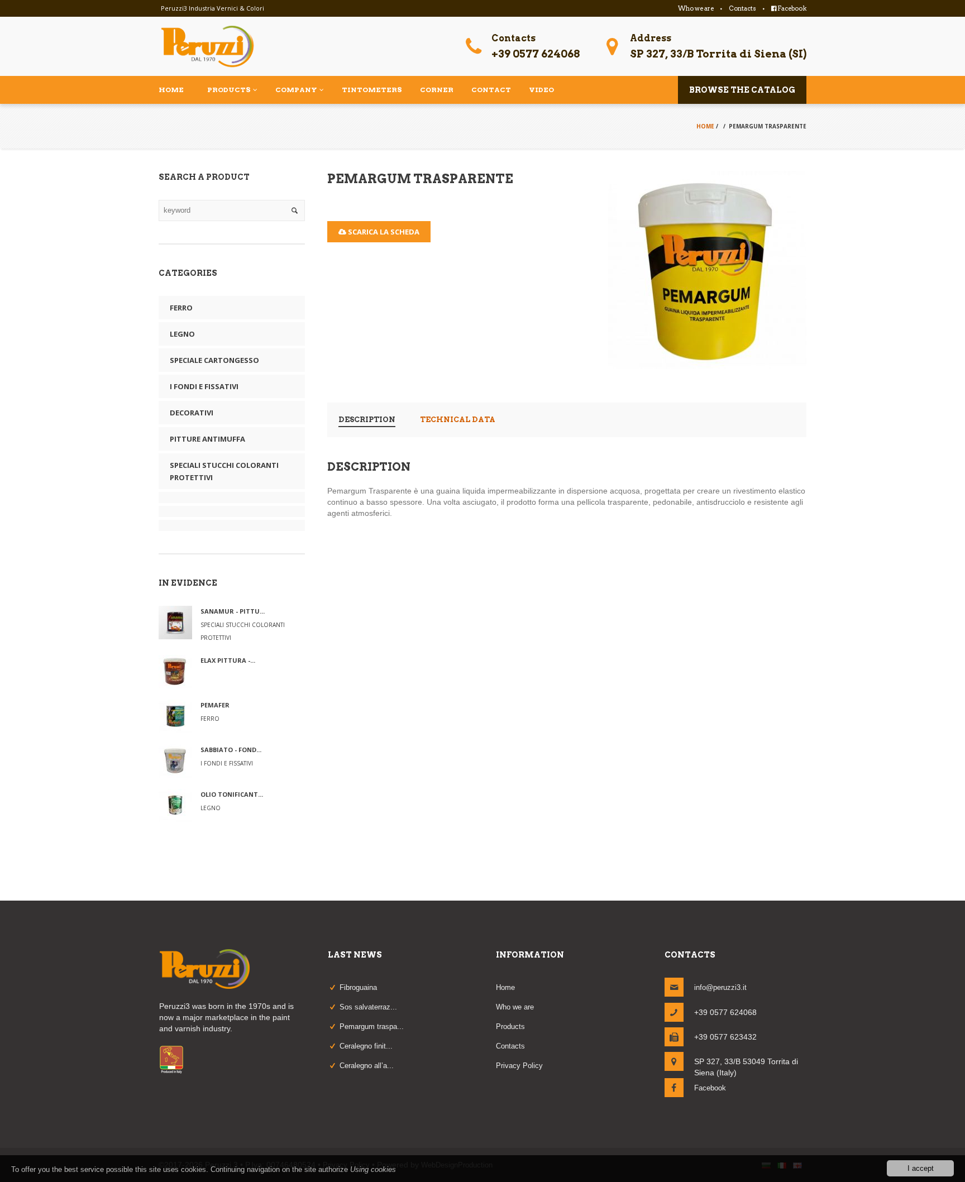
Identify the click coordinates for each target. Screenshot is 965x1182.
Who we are (696, 8)
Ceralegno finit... (366, 1046)
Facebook (791, 8)
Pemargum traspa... (372, 1026)
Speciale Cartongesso (214, 360)
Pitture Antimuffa (207, 439)
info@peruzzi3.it (720, 987)
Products (510, 1026)
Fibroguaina (358, 987)
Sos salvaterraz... (368, 1007)
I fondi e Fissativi (204, 386)
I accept (920, 1168)
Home (705, 126)
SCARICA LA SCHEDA (382, 232)
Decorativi (191, 413)
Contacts (742, 8)
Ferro (181, 308)
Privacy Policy (519, 1065)
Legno (182, 334)
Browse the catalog (742, 89)
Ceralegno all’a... (367, 1065)
